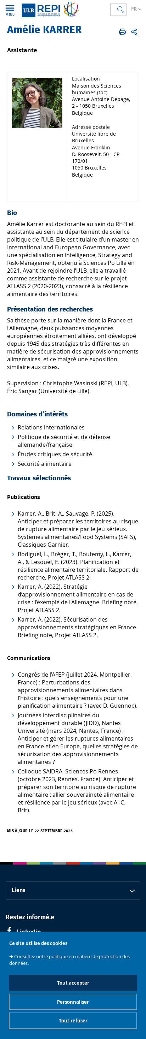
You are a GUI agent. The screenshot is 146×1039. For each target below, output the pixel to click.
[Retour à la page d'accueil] (50, 9)
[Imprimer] (122, 31)
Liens (19, 890)
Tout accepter (73, 983)
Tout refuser (73, 1020)
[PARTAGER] (134, 31)
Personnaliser (73, 1002)
